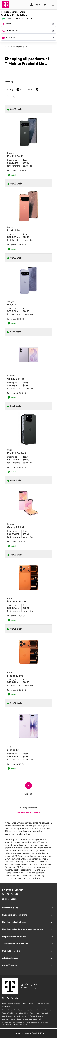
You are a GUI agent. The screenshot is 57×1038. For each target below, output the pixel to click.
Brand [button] (31, 89)
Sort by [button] (15, 96)
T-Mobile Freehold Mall (17, 47)
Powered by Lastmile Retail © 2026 (28, 1033)
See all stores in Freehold (28, 812)
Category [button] (12, 89)
